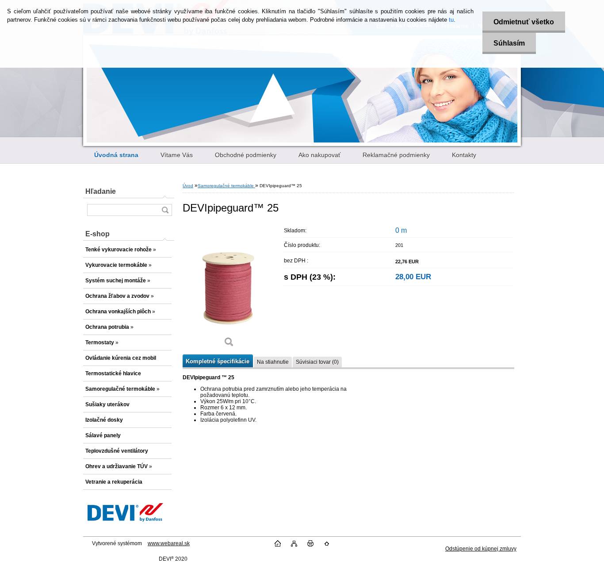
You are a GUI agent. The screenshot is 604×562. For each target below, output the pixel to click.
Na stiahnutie (273, 362)
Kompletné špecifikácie (217, 361)
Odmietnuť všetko (523, 22)
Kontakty (464, 154)
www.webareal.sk (169, 543)
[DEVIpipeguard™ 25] (229, 288)
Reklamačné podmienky (396, 154)
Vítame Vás (177, 154)
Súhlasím (509, 43)
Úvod (188, 185)
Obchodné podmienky (245, 154)
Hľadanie (100, 191)
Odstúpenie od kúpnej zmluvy (480, 549)
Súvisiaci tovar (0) (317, 362)
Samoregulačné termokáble (226, 185)
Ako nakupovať (319, 154)
